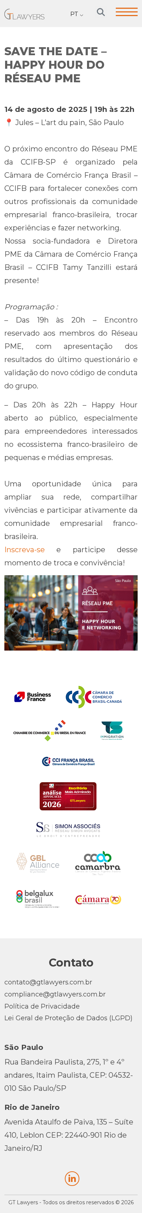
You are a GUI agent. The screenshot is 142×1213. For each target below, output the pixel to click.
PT (74, 14)
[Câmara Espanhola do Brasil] (98, 898)
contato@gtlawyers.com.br (48, 982)
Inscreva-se (24, 549)
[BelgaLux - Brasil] (38, 899)
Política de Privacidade (42, 1006)
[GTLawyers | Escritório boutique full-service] (24, 13)
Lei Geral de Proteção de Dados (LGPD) (68, 1018)
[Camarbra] (98, 863)
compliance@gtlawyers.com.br (55, 994)
